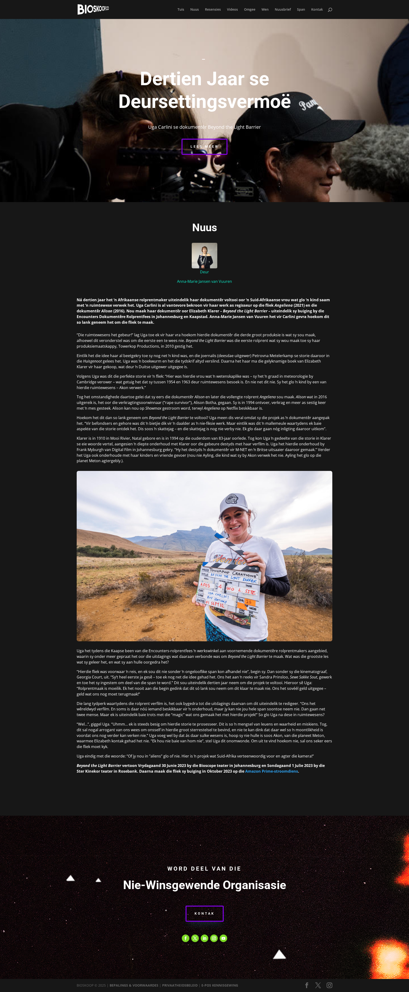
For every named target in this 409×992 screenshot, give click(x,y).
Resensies (213, 10)
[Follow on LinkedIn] (204, 938)
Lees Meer (204, 146)
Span (301, 10)
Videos (232, 10)
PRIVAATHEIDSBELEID (180, 985)
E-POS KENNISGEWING (219, 985)
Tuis (181, 10)
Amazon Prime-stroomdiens (271, 771)
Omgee (249, 10)
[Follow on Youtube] (223, 938)
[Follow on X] (195, 938)
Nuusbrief (283, 10)
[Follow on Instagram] (214, 938)
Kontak (317, 10)
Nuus (194, 10)
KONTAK (205, 913)
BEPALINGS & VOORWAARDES (134, 985)
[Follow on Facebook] (185, 938)
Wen (265, 10)
